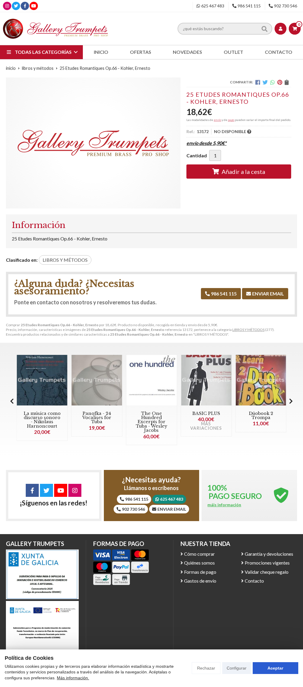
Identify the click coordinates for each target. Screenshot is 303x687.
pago (231, 120)
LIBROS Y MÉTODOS (248, 329)
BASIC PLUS (206, 413)
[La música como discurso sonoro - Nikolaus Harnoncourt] (42, 380)
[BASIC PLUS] (206, 380)
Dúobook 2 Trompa (261, 415)
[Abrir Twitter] (16, 5)
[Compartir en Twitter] (265, 82)
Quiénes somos (199, 562)
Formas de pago (200, 572)
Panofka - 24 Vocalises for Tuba (96, 418)
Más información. (73, 677)
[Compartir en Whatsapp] (272, 82)
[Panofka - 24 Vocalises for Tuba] (97, 380)
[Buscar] (264, 28)
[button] (291, 401)
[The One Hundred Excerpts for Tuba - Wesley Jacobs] (151, 380)
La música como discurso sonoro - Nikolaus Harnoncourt (42, 420)
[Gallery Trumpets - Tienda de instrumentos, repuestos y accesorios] (55, 28)
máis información (224, 504)
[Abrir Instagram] (7, 5)
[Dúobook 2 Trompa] (261, 380)
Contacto (254, 580)
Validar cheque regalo (267, 572)
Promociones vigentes (267, 562)
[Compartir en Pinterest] (279, 82)
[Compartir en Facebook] (257, 82)
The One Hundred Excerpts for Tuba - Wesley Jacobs (151, 422)
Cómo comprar (199, 554)
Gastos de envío (200, 580)
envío (217, 120)
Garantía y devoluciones (269, 554)
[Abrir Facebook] (25, 5)
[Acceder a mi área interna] (280, 29)
